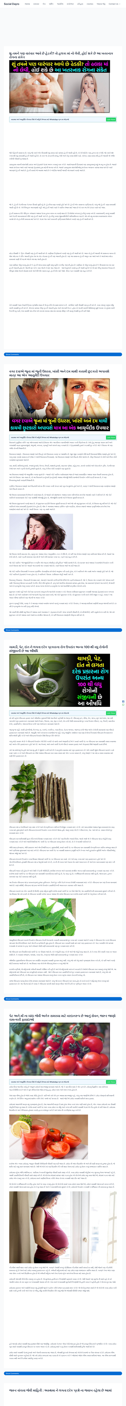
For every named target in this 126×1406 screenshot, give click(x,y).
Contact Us (113, 4)
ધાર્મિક (51, 4)
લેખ (44, 4)
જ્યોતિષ (60, 4)
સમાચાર (36, 4)
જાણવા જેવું (101, 4)
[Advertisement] (63, 31)
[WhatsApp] (123, 704)
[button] (119, 4)
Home (27, 4)
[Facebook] (123, 701)
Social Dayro (11, 3)
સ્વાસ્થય (90, 4)
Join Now (111, 119)
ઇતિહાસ (80, 4)
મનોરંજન (70, 4)
